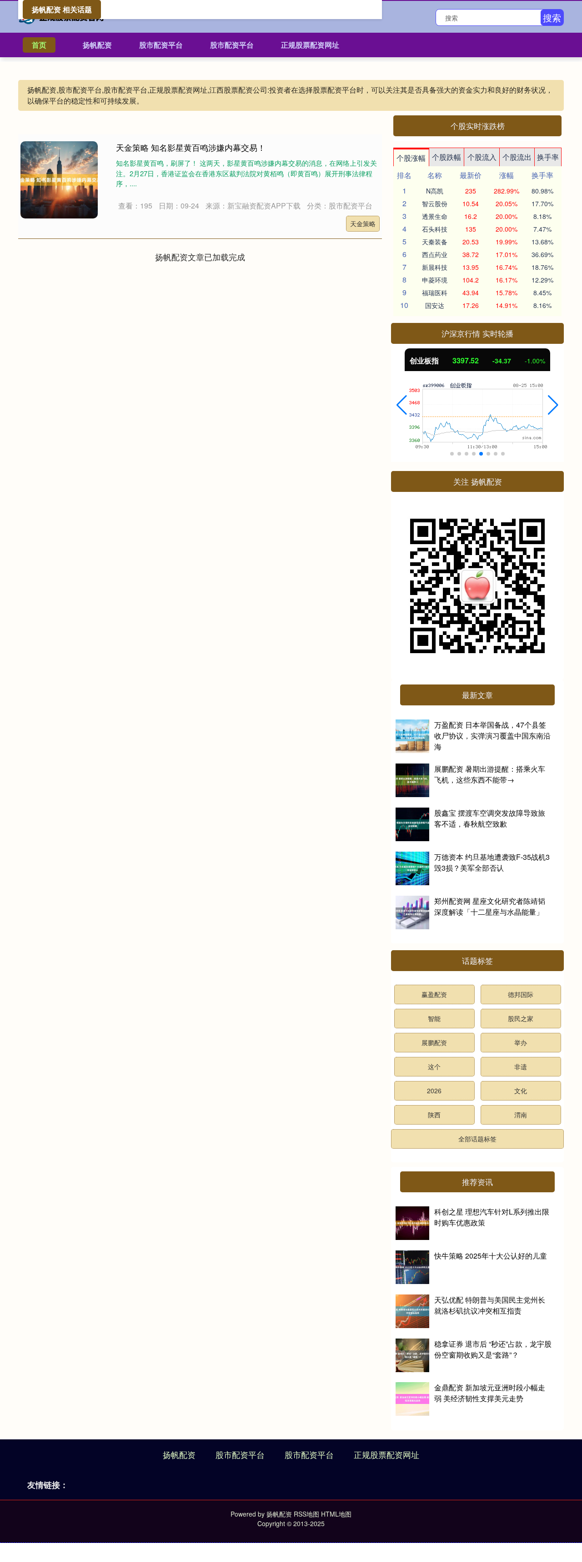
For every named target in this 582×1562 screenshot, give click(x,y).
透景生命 (434, 216)
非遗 (520, 1066)
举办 (520, 1042)
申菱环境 (434, 279)
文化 (520, 1090)
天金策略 (363, 223)
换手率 (548, 157)
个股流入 (482, 157)
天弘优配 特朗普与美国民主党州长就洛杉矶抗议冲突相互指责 (489, 1305)
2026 (434, 1090)
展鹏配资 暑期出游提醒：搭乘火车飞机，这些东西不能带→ (489, 774)
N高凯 (434, 190)
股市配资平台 (161, 45)
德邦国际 (520, 994)
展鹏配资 (434, 1042)
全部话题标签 (477, 1138)
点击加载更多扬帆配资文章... (200, 257)
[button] (402, 405)
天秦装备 (434, 241)
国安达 (434, 305)
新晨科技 (434, 267)
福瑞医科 (434, 292)
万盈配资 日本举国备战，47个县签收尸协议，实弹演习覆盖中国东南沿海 (492, 735)
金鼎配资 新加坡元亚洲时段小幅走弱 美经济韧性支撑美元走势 (489, 1392)
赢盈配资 (434, 994)
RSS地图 (306, 1513)
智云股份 (434, 203)
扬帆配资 (97, 45)
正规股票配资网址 (310, 45)
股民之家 (520, 1018)
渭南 (520, 1114)
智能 (434, 1018)
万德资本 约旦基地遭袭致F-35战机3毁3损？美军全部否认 (492, 862)
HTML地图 (336, 1513)
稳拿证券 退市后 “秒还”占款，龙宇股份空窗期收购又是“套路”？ (493, 1349)
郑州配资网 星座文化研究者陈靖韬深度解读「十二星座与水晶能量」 (489, 906)
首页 (39, 45)
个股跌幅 (446, 157)
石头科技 (434, 228)
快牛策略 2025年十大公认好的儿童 (490, 1255)
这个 (434, 1066)
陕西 (434, 1114)
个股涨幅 (411, 158)
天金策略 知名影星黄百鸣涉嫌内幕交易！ (191, 147)
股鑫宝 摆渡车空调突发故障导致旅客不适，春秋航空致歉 (489, 818)
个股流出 (517, 157)
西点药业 (434, 254)
